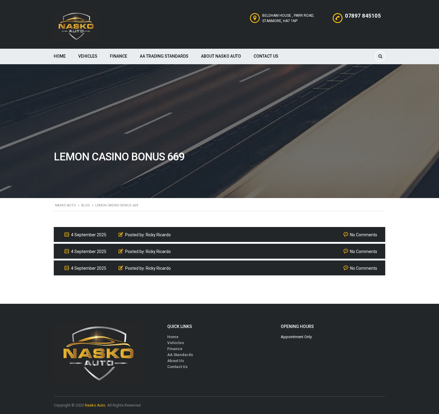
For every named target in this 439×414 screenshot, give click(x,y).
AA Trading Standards (164, 56)
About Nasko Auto (221, 56)
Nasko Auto (95, 405)
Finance (118, 56)
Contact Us (266, 56)
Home (60, 56)
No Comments (363, 234)
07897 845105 (363, 16)
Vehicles (87, 56)
